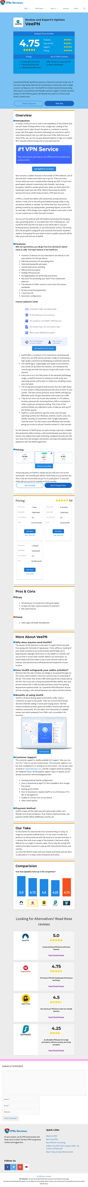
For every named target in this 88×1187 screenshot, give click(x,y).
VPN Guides (39, 8)
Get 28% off (58, 535)
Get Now (29, 531)
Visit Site (59, 103)
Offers (76, 8)
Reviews (66, 8)
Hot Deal (29, 574)
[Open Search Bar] (84, 8)
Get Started (30, 485)
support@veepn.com (33, 768)
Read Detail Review (56, 955)
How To (53, 8)
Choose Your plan (44, 466)
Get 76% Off (30, 535)
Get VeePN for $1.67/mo (44, 348)
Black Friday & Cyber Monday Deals (59, 1152)
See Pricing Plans (58, 485)
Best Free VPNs (52, 1139)
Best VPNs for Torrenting (55, 1142)
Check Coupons (29, 103)
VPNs (26, 8)
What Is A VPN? (52, 1136)
